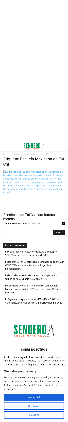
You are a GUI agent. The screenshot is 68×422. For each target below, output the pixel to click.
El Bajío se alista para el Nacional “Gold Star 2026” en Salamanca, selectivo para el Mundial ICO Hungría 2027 (33, 301)
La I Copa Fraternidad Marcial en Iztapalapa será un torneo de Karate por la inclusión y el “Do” (31, 277)
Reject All (34, 414)
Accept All (34, 397)
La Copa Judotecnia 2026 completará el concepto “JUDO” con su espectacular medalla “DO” (31, 253)
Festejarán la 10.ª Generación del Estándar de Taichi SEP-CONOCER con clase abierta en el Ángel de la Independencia (35, 265)
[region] (34, 394)
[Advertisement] (34, 35)
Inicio (5, 154)
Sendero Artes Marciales (15, 223)
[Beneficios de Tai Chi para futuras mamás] (34, 190)
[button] (5, 146)
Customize (34, 406)
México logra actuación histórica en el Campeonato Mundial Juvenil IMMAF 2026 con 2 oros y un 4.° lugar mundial (32, 289)
